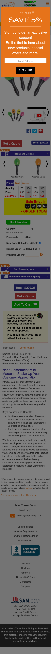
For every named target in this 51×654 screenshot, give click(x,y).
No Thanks (25, 13)
